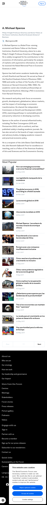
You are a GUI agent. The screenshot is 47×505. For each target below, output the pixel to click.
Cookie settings (27, 499)
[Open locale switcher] (3, 500)
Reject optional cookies (28, 487)
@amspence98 (11, 41)
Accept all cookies (27, 493)
